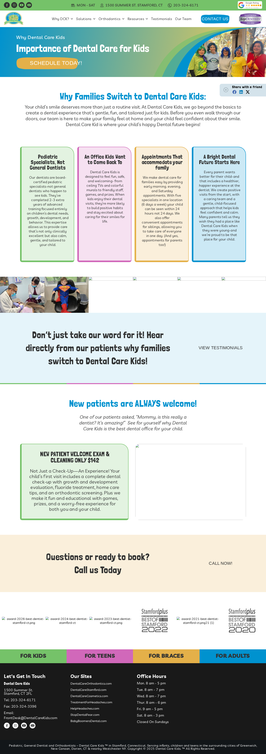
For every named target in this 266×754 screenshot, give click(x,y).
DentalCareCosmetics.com (89, 696)
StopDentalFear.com (85, 715)
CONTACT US (215, 19)
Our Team (183, 19)
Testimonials (161, 19)
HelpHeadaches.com (84, 708)
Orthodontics (110, 19)
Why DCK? (60, 19)
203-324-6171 (23, 700)
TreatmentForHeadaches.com (91, 702)
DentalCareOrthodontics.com (91, 683)
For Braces (166, 655)
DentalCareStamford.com (88, 690)
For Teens (100, 655)
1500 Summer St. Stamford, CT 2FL (18, 692)
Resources (136, 19)
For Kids (33, 655)
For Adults (233, 655)
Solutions (84, 19)
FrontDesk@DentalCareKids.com (30, 718)
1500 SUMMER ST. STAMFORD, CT (134, 5)
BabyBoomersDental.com (88, 721)
